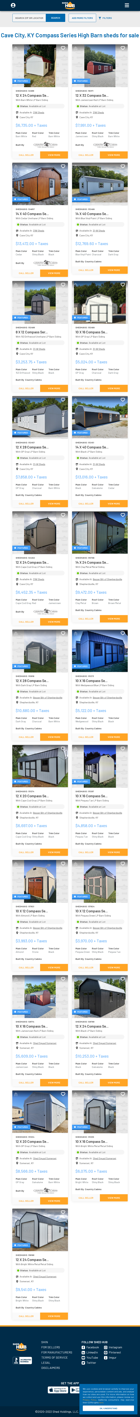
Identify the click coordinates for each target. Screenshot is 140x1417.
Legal (45, 1362)
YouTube (92, 1357)
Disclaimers (50, 1368)
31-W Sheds (99, 230)
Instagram (115, 1347)
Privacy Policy (89, 1400)
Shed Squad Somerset (45, 1043)
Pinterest (115, 1352)
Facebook (92, 1347)
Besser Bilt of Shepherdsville (107, 579)
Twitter (91, 1362)
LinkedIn (92, 1352)
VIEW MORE (54, 154)
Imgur (112, 1357)
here (101, 1402)
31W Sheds (38, 112)
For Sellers (50, 1347)
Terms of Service (54, 1357)
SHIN (44, 1342)
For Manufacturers (56, 1352)
